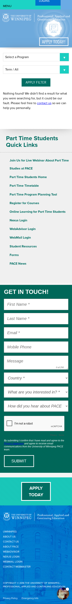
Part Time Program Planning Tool (33, 194)
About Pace (11, 547)
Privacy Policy (10, 598)
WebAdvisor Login (23, 229)
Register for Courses (24, 203)
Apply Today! (54, 41)
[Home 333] (36, 21)
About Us (9, 536)
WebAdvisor (11, 552)
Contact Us (11, 541)
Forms (14, 255)
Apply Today (36, 491)
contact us (44, 103)
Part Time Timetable (24, 185)
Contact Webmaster (17, 567)
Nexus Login (18, 220)
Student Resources (23, 246)
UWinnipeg (10, 531)
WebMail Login (20, 237)
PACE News (18, 263)
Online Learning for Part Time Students (38, 211)
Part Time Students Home (28, 177)
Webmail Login (12, 562)
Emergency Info (30, 598)
